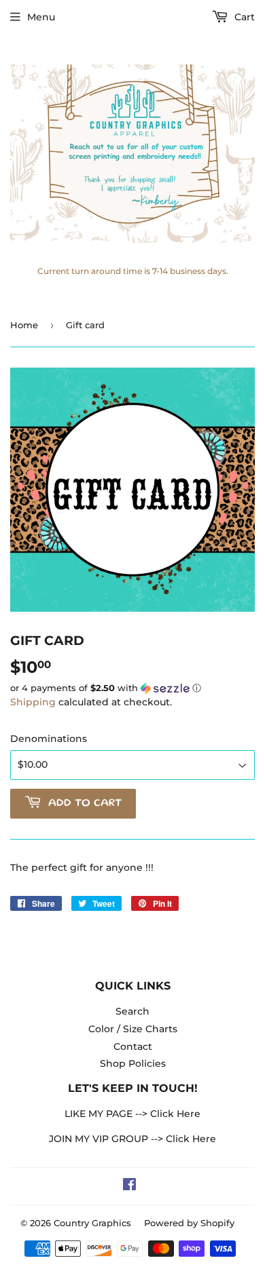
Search (132, 1011)
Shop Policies (133, 1063)
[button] (132, 688)
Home (24, 324)
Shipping (33, 702)
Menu (41, 17)
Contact (132, 1046)
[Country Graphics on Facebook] (129, 1186)
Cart (243, 17)
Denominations (48, 738)
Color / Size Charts (132, 1029)
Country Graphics (92, 1222)
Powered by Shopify (189, 1222)
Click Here (175, 1114)
